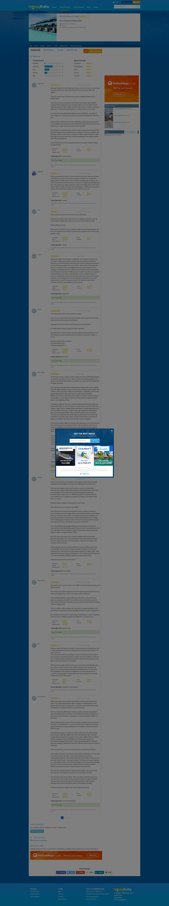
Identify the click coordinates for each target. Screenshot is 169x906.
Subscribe (94, 441)
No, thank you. (84, 474)
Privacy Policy (85, 472)
